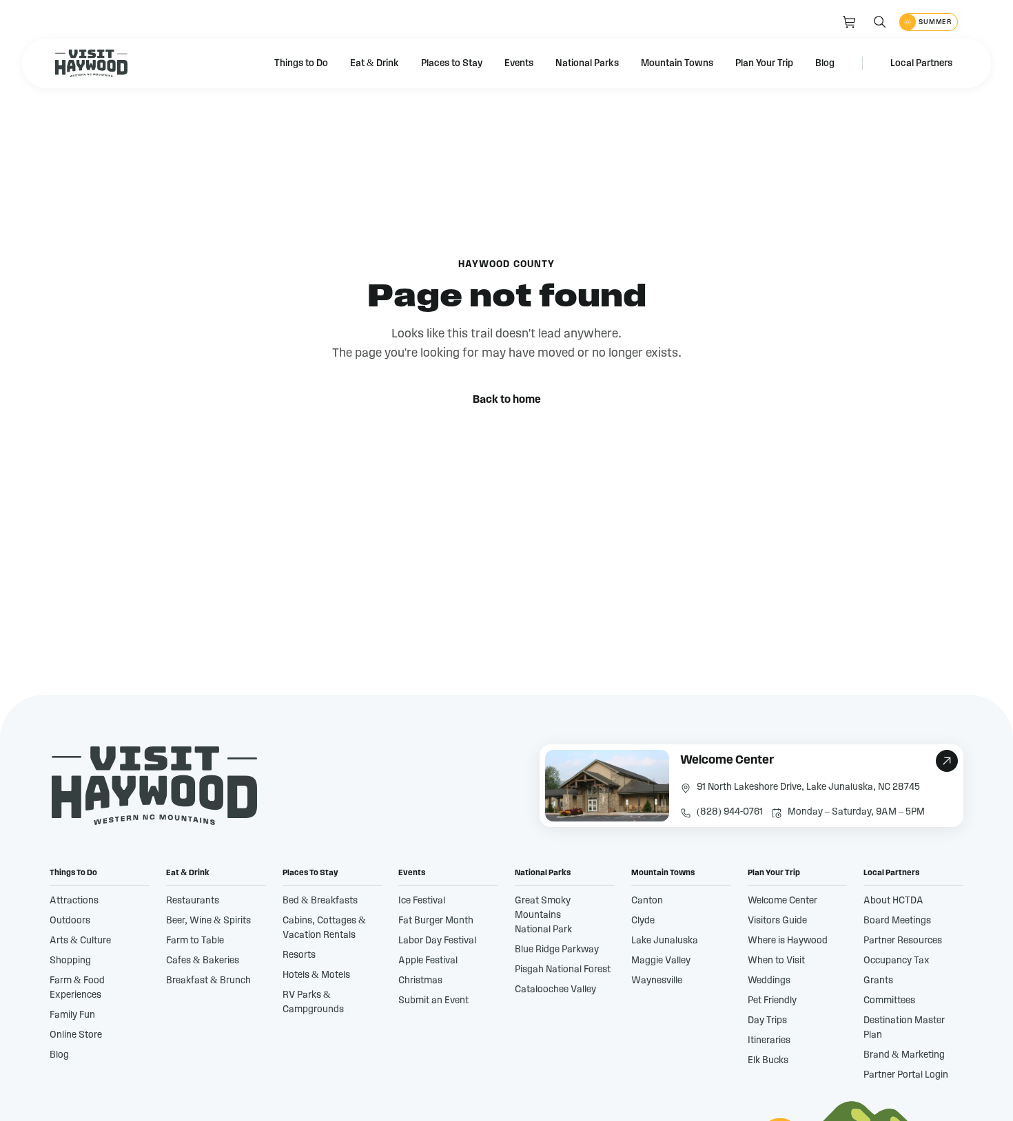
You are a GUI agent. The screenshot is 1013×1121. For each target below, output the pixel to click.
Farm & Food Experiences (77, 988)
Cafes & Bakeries (202, 960)
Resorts (299, 955)
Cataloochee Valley (555, 989)
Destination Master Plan (904, 1028)
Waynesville (656, 980)
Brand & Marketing (904, 1055)
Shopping (70, 960)
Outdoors (70, 920)
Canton (647, 900)
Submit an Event (433, 1000)
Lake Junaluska (664, 940)
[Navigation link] (850, 22)
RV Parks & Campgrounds (313, 1002)
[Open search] (880, 22)
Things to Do (301, 63)
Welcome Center (782, 900)
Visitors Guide (777, 920)
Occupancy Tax (896, 960)
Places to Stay (451, 63)
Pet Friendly (772, 1000)
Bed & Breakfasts (320, 900)
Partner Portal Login (905, 1075)
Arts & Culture (80, 940)
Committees (889, 1000)
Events (518, 63)
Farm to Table (195, 940)
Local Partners (921, 63)
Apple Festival (428, 960)
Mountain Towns (677, 63)
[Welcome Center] (751, 785)
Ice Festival (421, 900)
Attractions (74, 900)
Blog (825, 63)
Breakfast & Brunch (208, 980)
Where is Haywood (788, 940)
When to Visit (776, 960)
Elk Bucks (768, 1060)
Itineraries (769, 1040)
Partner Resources (902, 940)
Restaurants (192, 900)
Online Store (76, 1035)
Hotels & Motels (316, 975)
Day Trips (767, 1020)
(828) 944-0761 (730, 812)
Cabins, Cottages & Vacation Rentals (324, 928)
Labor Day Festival (437, 940)
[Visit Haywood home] (91, 63)
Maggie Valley (660, 960)
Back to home (507, 399)
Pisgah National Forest (563, 969)
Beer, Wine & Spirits (208, 920)
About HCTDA (893, 900)
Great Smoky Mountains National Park (543, 915)
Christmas (420, 980)
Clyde (643, 920)
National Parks (587, 63)
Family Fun (72, 1015)
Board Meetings (897, 920)
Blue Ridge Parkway (557, 949)
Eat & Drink (374, 63)
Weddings (769, 980)
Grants (878, 980)
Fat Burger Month (435, 920)
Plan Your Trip (764, 63)
